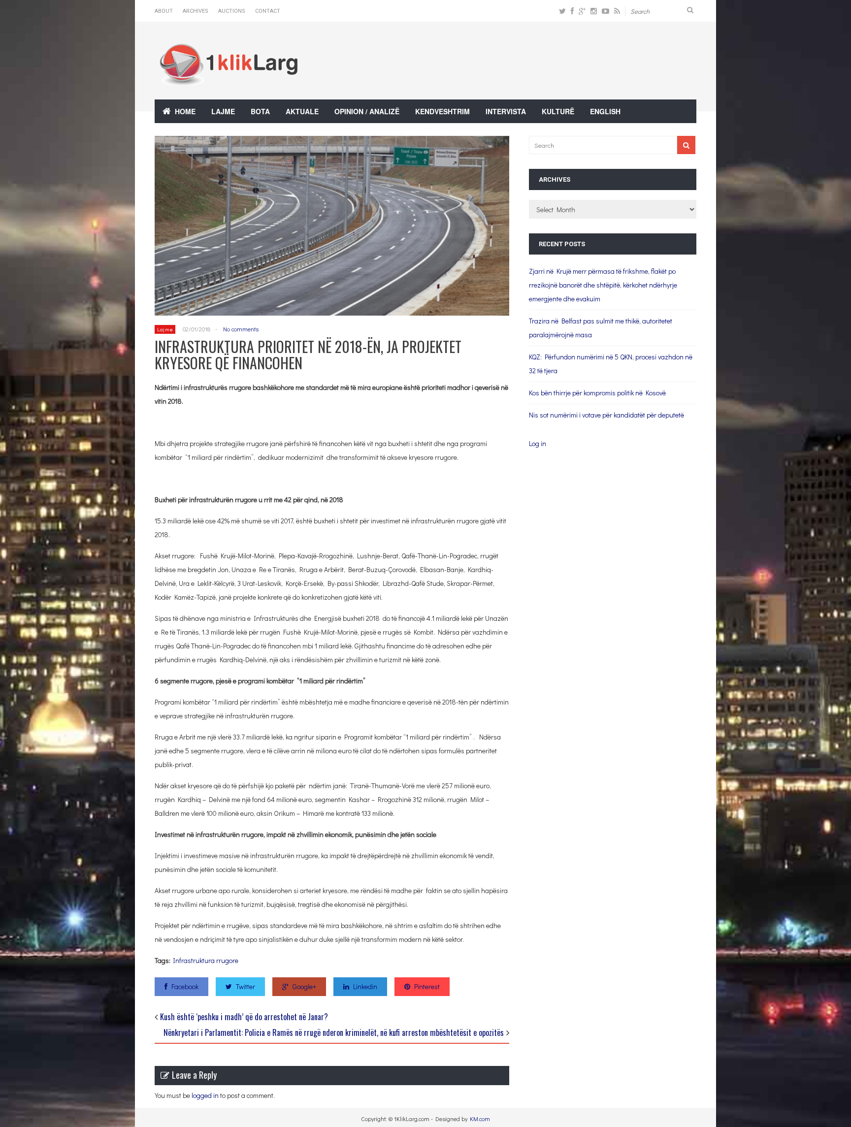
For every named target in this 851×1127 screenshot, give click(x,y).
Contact (267, 11)
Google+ (304, 986)
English (605, 111)
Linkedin (365, 986)
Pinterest (427, 986)
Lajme (223, 111)
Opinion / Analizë (366, 111)
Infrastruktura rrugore (205, 960)
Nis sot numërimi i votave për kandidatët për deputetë (606, 414)
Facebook (184, 986)
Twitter (245, 986)
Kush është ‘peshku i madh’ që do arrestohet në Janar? (244, 1017)
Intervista (506, 111)
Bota (260, 111)
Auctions (231, 11)
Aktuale (302, 111)
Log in (537, 443)
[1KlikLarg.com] (228, 78)
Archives (195, 11)
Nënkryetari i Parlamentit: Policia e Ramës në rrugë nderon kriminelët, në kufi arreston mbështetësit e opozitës (334, 1032)
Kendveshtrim (442, 111)
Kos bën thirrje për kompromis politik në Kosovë (597, 392)
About (164, 11)
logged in (205, 1095)
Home (185, 111)
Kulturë (558, 111)
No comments (241, 329)
